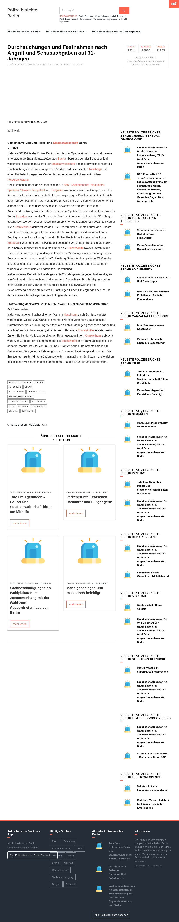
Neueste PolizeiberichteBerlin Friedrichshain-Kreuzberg (140, 218)
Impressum (156, 866)
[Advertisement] (61, 94)
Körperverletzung (102, 16)
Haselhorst (97, 184)
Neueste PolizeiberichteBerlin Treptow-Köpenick (141, 776)
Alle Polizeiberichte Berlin (23, 31)
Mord (61, 19)
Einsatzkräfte (75, 247)
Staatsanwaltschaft (65, 142)
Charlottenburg (80, 184)
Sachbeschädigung (101, 19)
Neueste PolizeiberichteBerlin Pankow (140, 471)
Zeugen (39, 382)
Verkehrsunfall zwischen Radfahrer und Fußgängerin (151, 234)
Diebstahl (123, 19)
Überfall (75, 19)
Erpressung (64, 21)
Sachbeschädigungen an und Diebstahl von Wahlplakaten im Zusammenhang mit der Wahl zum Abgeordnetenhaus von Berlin (152, 630)
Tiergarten (57, 190)
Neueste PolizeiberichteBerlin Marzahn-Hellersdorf (144, 315)
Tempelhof (38, 190)
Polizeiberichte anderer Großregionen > (117, 31)
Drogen (114, 19)
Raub (81, 16)
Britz (66, 184)
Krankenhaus (23, 226)
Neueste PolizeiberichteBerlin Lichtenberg (140, 267)
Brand (67, 19)
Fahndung (89, 16)
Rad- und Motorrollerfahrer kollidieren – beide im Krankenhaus (153, 295)
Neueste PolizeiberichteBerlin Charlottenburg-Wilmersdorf (140, 135)
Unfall (113, 16)
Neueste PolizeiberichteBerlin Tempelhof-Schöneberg (145, 717)
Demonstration (86, 19)
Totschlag (121, 16)
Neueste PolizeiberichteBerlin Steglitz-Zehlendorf (143, 657)
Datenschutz (140, 866)
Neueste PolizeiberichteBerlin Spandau (140, 595)
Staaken (25, 190)
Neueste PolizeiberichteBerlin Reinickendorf (140, 536)
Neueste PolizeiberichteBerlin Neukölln (140, 412)
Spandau (13, 190)
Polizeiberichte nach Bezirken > (66, 31)
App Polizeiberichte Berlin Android (30, 855)
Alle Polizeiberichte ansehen (112, 914)
